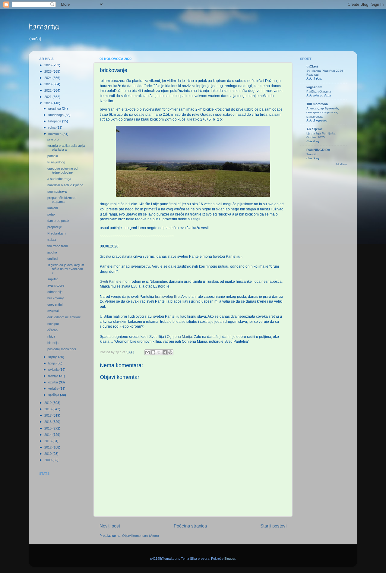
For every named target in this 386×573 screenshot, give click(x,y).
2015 (48, 428)
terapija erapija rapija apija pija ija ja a (66, 147)
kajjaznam (314, 87)
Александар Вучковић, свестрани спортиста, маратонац (322, 112)
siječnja (54, 395)
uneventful (54, 304)
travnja (53, 376)
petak (51, 214)
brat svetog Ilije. (168, 296)
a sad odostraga (59, 179)
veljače (53, 388)
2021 (48, 97)
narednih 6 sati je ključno (65, 185)
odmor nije (54, 292)
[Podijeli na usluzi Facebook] (165, 352)
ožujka (53, 382)
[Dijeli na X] (159, 352)
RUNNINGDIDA (318, 150)
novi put (53, 324)
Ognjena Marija (179, 337)
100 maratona (317, 104)
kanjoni (52, 208)
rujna (52, 127)
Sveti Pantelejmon (115, 281)
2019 (48, 403)
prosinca (55, 108)
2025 (48, 71)
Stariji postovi (273, 525)
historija (53, 343)
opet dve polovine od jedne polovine (62, 170)
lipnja (52, 363)
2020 (48, 103)
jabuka (52, 252)
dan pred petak (58, 220)
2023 (48, 84)
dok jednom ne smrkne (64, 317)
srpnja (53, 357)
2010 (48, 453)
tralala (51, 239)
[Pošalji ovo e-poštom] (147, 352)
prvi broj (53, 139)
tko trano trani (57, 246)
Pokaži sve (341, 164)
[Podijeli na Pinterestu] (170, 352)
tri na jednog (56, 162)
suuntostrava (57, 191)
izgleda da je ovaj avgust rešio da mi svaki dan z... (65, 269)
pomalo (52, 156)
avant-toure (55, 285)
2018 (48, 409)
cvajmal (53, 311)
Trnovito (312, 154)
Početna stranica (190, 525)
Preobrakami (56, 233)
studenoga (56, 115)
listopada (55, 121)
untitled (52, 258)
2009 (48, 460)
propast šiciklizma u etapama (61, 199)
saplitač (53, 279)
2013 (48, 441)
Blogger (229, 558)
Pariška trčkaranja (318, 91)
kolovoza (55, 134)
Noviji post (110, 525)
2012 (48, 447)
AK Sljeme (314, 129)
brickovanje (55, 298)
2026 (48, 65)
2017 (48, 415)
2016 (48, 421)
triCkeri (312, 66)
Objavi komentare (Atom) (140, 535)
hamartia (44, 27)
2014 (48, 434)
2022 (48, 90)
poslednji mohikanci (61, 349)
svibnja (53, 369)
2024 (48, 78)
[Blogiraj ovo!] (153, 352)
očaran (52, 330)
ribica (51, 336)
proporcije (54, 227)
